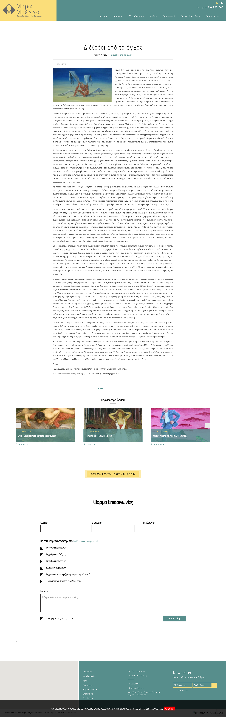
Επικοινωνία (212, 16)
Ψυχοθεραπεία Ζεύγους (56, 554)
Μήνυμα (44, 591)
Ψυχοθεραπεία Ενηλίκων (56, 547)
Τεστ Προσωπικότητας (137, 671)
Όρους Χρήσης (67, 618)
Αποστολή (174, 618)
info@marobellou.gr (136, 688)
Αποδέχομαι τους (60, 618)
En (222, 3)
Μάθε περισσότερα (153, 708)
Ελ (217, 3)
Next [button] (207, 425)
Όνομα (43, 522)
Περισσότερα (22, 444)
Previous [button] (18, 425)
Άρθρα (153, 16)
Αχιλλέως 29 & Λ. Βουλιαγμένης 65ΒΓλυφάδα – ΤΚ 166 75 (144, 693)
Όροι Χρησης (88, 698)
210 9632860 (210, 7)
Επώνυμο (96, 522)
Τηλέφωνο (148, 522)
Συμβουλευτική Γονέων (56, 567)
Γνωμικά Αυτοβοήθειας (137, 675)
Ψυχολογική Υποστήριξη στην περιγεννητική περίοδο (68, 574)
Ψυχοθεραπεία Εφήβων (56, 561)
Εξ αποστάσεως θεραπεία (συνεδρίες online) (64, 581)
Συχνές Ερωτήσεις (190, 16)
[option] (45, 427)
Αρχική (103, 16)
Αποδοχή (169, 708)
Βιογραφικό (169, 16)
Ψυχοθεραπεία (137, 16)
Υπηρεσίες (118, 16)
